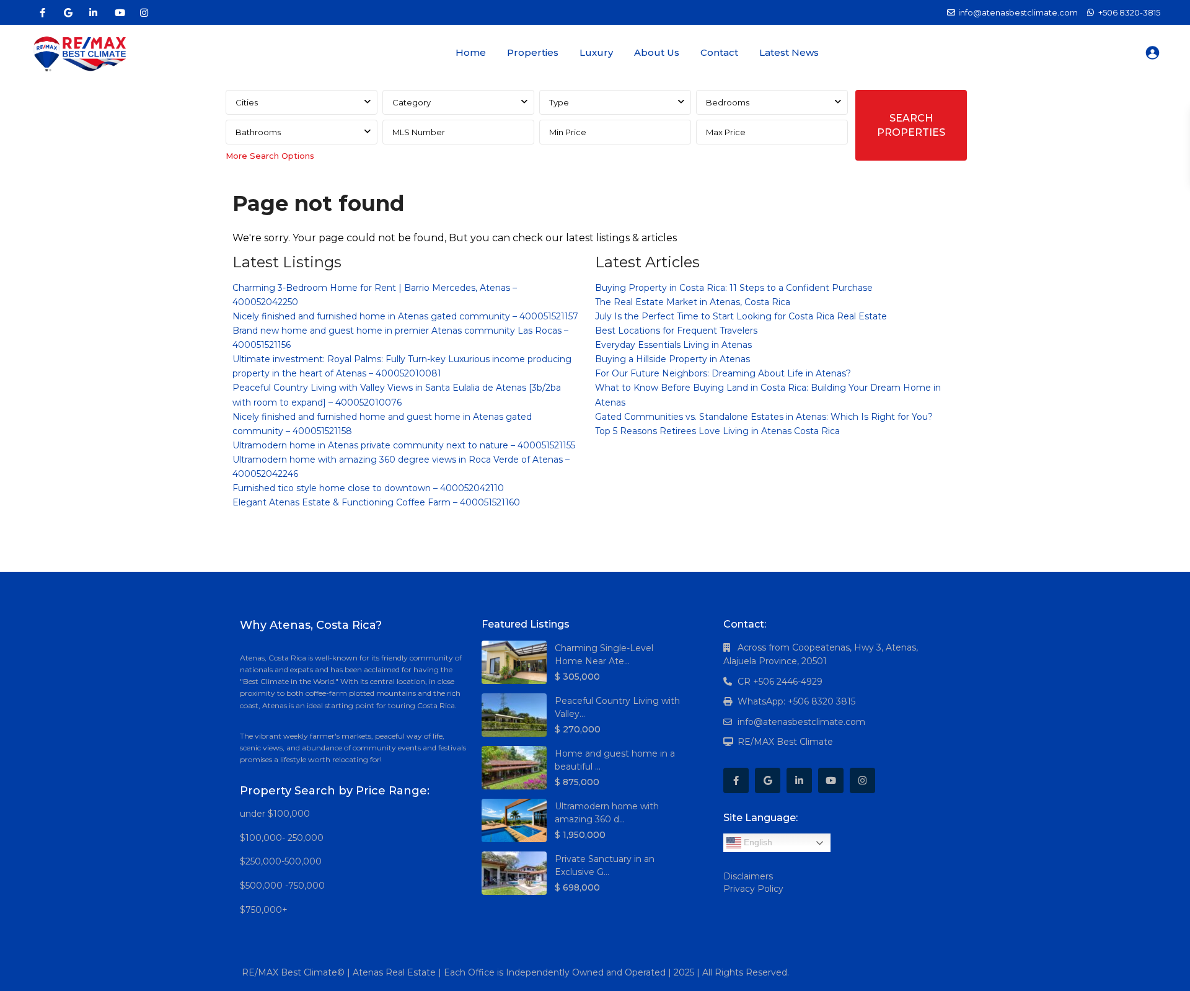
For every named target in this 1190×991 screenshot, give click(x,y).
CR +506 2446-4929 (780, 681)
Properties (532, 52)
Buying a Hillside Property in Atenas (672, 359)
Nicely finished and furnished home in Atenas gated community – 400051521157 (405, 316)
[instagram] (144, 12)
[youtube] (118, 12)
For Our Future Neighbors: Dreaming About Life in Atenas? (723, 373)
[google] (68, 12)
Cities (247, 102)
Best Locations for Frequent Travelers (676, 330)
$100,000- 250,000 (282, 837)
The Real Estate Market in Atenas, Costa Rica (692, 302)
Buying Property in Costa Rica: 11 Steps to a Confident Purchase (734, 287)
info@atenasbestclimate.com (801, 721)
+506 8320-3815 (1129, 12)
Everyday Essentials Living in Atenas (673, 344)
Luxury (596, 52)
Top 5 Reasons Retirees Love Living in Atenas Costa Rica (717, 431)
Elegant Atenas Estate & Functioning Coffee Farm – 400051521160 (376, 502)
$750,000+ (264, 909)
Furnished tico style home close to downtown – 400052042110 (368, 488)
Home (471, 52)
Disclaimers (748, 876)
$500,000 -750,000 (282, 885)
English (756, 842)
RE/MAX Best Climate (785, 741)
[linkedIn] (93, 12)
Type (559, 102)
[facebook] (42, 12)
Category (411, 102)
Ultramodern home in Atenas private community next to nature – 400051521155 (403, 445)
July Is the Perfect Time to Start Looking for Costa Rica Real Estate (741, 316)
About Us (656, 52)
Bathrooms (258, 132)
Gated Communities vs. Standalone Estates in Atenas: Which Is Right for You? (764, 416)
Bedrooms (727, 102)
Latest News (789, 52)
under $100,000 (275, 813)
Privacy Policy (753, 888)
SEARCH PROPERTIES (911, 125)
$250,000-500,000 (281, 861)
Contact (719, 52)
